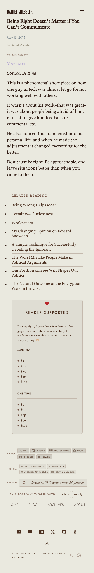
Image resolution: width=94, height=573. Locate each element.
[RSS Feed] (47, 543)
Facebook (28, 456)
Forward (46, 456)
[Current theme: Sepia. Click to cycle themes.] (79, 555)
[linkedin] (41, 532)
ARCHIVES (56, 504)
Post (25, 450)
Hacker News (59, 450)
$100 (22, 381)
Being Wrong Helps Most (34, 205)
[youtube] (30, 532)
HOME (13, 504)
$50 (21, 376)
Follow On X (58, 466)
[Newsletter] (19, 532)
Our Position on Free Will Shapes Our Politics (45, 273)
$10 (21, 366)
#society (23, 54)
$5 (20, 360)
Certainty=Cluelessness (33, 213)
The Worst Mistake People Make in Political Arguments (42, 260)
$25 (21, 371)
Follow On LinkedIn (65, 472)
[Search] (71, 555)
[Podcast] (75, 532)
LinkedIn (40, 450)
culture (65, 494)
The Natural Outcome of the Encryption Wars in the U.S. (47, 286)
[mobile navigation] (82, 12)
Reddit (80, 450)
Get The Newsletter (34, 466)
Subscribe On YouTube (36, 472)
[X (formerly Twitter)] (53, 532)
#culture (12, 54)
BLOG (33, 504)
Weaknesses (22, 222)
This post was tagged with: (33, 494)
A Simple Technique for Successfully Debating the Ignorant (44, 247)
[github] (64, 532)
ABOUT (80, 504)
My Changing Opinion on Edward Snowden (41, 234)
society (78, 494)
